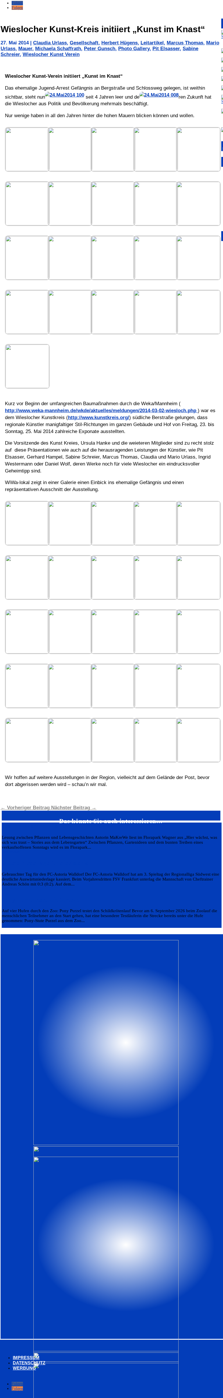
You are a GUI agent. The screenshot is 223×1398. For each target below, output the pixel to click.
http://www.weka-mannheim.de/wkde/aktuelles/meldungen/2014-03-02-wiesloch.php (101, 410)
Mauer (25, 48)
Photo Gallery (134, 48)
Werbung (24, 1368)
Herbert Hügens (119, 43)
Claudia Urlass (50, 43)
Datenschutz (29, 1362)
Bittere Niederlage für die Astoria (45, 862)
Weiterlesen (11, 852)
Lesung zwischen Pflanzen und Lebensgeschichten (67, 826)
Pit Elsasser (166, 48)
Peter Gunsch (99, 48)
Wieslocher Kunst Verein (51, 54)
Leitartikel (152, 43)
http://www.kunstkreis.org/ (98, 417)
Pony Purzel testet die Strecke (40, 899)
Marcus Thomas (185, 43)
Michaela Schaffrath (58, 48)
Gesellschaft (84, 43)
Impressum (26, 1357)
